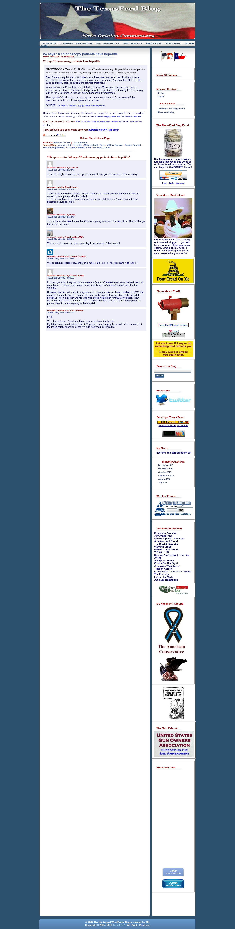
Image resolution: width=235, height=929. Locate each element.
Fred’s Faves (154, 43)
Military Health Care (94, 145)
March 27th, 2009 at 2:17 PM (61, 170)
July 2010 (162, 483)
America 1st (64, 145)
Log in (161, 97)
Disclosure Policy (108, 43)
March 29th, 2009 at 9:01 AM (61, 312)
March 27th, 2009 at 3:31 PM (61, 189)
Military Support (115, 145)
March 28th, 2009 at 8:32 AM (61, 278)
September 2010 (166, 476)
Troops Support (133, 145)
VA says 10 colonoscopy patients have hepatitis (80, 54)
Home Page (49, 43)
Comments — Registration (76, 43)
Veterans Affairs (61, 142)
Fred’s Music (173, 43)
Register (162, 93)
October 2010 (164, 472)
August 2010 (164, 479)
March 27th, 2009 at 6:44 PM (61, 217)
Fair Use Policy (132, 43)
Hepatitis (77, 145)
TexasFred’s (119, 925)
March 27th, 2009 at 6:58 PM (61, 239)
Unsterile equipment (53, 147)
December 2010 (165, 465)
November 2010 (165, 469)
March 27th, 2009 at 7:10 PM (61, 258)
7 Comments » (79, 142)
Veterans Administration (78, 147)
